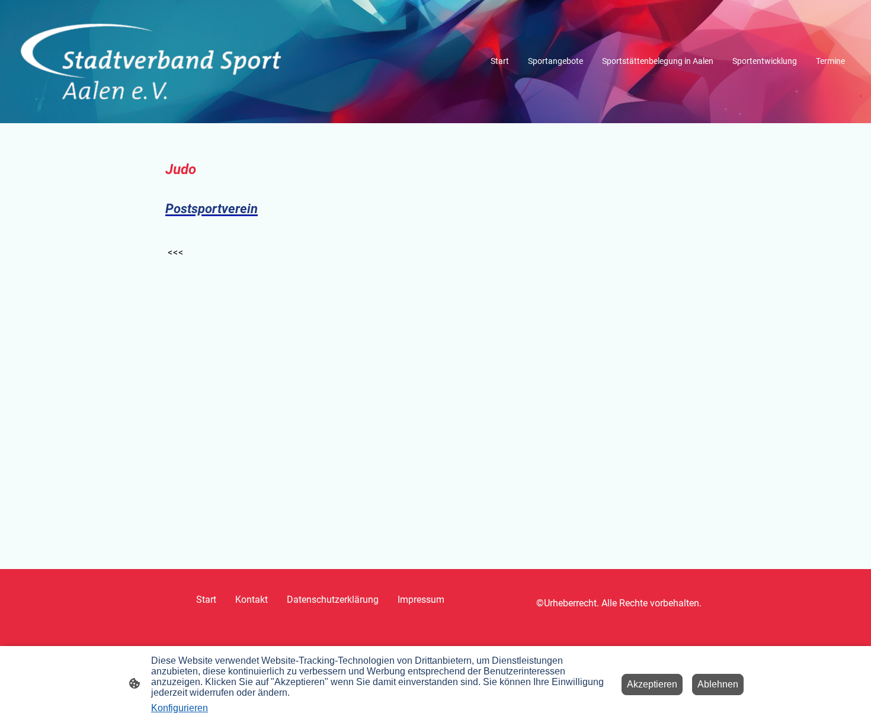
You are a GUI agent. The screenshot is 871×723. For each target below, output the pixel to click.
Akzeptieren (652, 684)
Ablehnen (717, 684)
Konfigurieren (179, 708)
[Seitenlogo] (151, 61)
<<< (176, 252)
